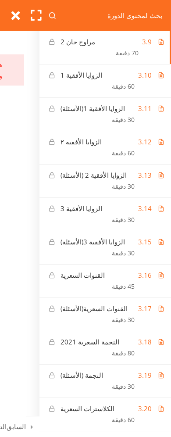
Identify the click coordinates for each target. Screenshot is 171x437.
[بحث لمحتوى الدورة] (53, 15)
